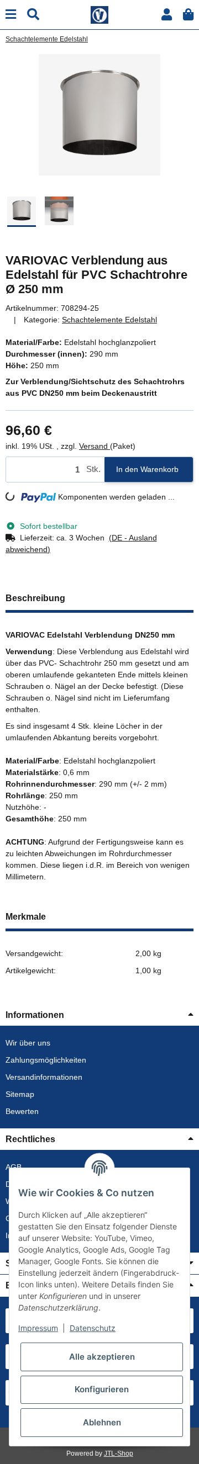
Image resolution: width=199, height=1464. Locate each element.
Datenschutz (93, 1328)
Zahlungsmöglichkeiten (46, 1059)
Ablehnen (102, 1422)
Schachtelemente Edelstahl (109, 319)
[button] (166, 15)
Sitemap (20, 1094)
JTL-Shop (118, 1453)
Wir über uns (28, 1042)
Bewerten (22, 1111)
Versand (94, 446)
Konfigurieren (102, 1389)
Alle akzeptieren (102, 1356)
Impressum (38, 1328)
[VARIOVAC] (99, 13)
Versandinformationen (44, 1077)
